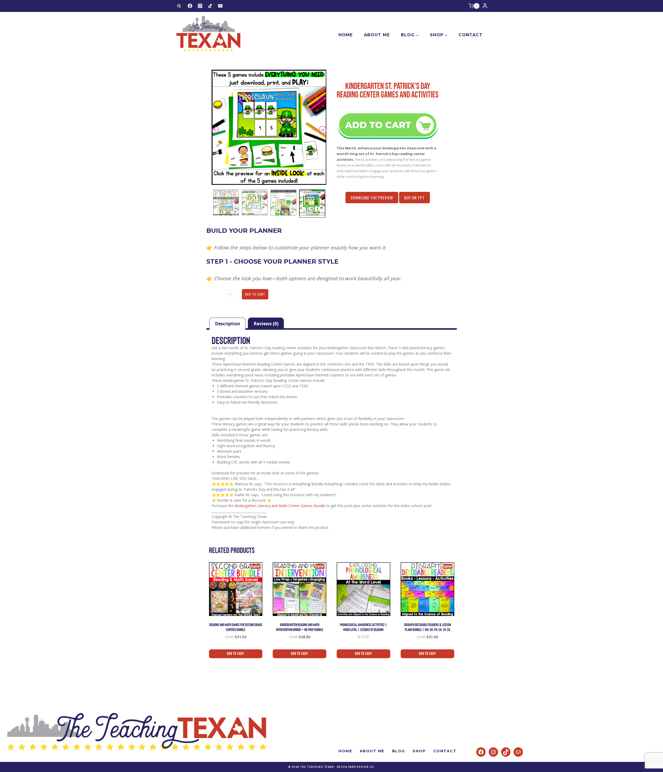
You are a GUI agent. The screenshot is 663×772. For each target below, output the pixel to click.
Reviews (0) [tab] (266, 324)
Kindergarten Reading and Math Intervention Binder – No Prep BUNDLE (299, 627)
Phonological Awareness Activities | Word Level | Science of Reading (363, 627)
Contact (470, 34)
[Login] (485, 6)
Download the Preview (372, 197)
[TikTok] (210, 6)
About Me (377, 34)
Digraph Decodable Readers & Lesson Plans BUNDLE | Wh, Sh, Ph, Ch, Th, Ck (427, 627)
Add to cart (255, 294)
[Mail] (518, 752)
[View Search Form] (179, 6)
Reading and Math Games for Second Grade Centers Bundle (235, 627)
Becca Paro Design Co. (356, 767)
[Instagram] (200, 6)
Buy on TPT (414, 197)
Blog (398, 751)
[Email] (220, 6)
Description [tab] (227, 324)
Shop (419, 751)
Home (345, 34)
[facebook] (481, 752)
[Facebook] (189, 6)
